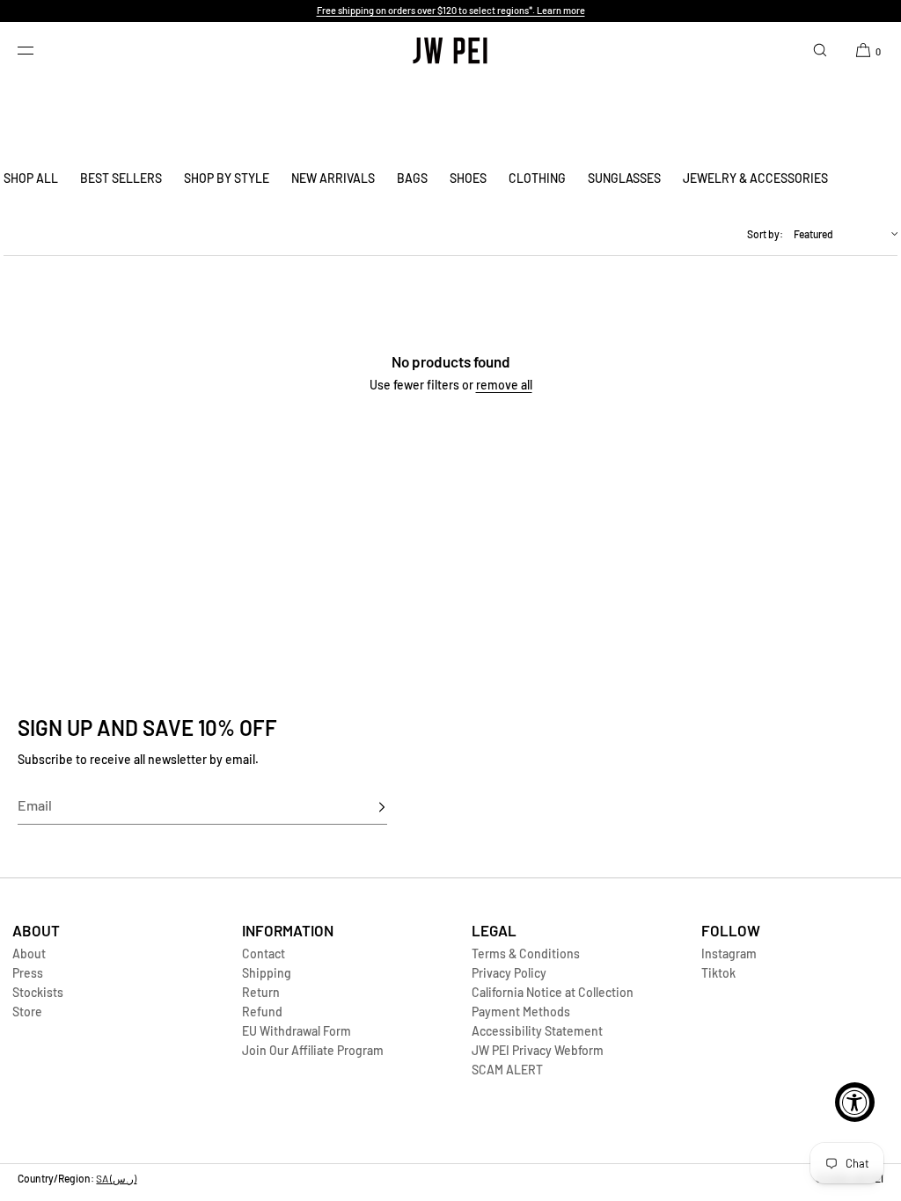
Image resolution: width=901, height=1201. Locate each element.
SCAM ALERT (507, 1069)
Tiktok (718, 972)
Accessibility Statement (537, 1030)
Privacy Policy (509, 972)
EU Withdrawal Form (296, 1030)
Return (261, 992)
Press (27, 972)
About (29, 953)
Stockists (37, 992)
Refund (262, 1011)
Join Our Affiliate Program (313, 1050)
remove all (504, 384)
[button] (820, 50)
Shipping (266, 972)
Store (27, 1011)
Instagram (729, 953)
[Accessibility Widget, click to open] (855, 1102)
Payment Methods (521, 1011)
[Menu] (39, 50)
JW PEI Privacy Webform (538, 1050)
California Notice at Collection (553, 992)
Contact (263, 953)
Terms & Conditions (526, 953)
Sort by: (765, 234)
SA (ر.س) (116, 1178)
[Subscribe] (365, 807)
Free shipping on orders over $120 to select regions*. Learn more (451, 10)
